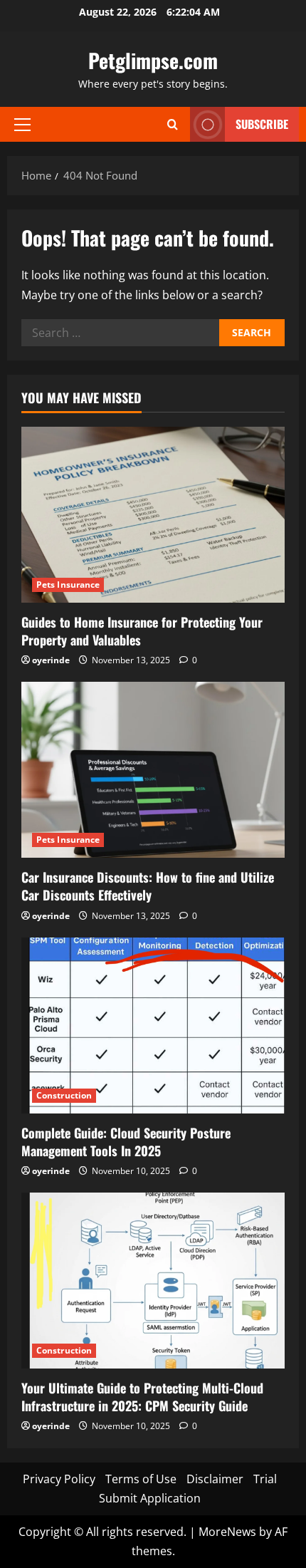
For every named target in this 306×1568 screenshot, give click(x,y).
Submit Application (150, 1498)
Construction (64, 1095)
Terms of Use (140, 1479)
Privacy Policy (59, 1479)
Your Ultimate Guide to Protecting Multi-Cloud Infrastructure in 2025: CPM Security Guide (142, 1397)
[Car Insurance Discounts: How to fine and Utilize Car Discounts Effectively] (153, 770)
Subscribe (262, 124)
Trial (265, 1479)
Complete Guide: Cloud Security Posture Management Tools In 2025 (126, 1141)
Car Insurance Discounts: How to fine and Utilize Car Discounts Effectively (147, 886)
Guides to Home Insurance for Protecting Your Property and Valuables (142, 631)
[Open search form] (172, 124)
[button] (22, 124)
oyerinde (51, 660)
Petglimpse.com (153, 60)
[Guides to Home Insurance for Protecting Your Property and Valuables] (153, 515)
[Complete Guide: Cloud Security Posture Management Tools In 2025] (153, 1025)
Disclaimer (214, 1479)
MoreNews (227, 1532)
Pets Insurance (68, 584)
